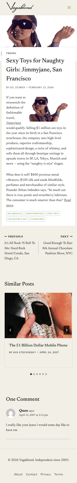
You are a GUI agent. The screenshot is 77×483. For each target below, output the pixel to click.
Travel (11, 53)
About (18, 474)
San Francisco (35, 213)
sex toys (53, 213)
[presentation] (38, 315)
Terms (58, 474)
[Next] (67, 330)
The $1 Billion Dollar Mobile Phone (38, 345)
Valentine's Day (17, 219)
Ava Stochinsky (24, 352)
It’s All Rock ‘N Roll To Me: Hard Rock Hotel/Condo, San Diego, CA (19, 248)
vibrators (37, 219)
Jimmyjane (13, 123)
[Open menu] (69, 7)
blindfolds (14, 213)
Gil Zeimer (17, 87)
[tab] (31, 374)
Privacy (46, 474)
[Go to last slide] (10, 330)
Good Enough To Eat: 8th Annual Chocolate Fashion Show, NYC (57, 245)
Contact (31, 474)
